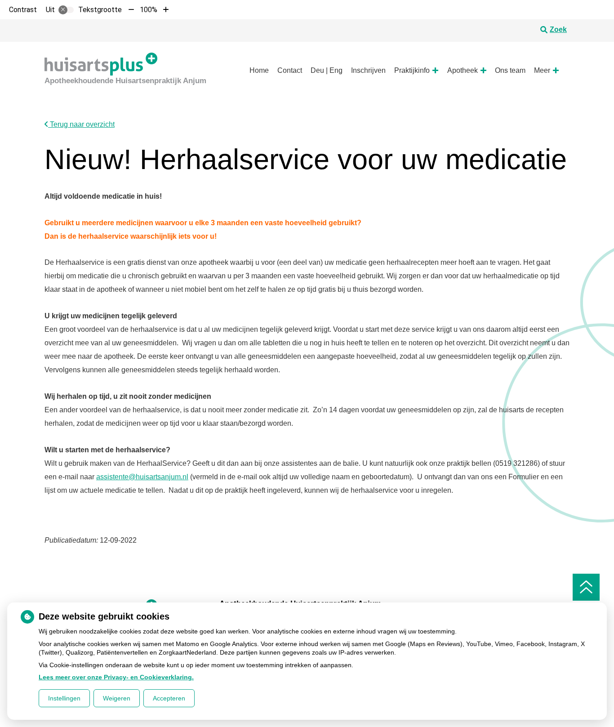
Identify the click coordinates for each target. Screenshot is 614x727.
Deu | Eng (327, 70)
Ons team (510, 70)
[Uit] (66, 10)
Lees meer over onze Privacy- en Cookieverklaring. (116, 677)
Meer (542, 70)
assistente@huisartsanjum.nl (142, 477)
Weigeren (116, 698)
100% (148, 9)
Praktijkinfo (412, 70)
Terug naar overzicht (81, 124)
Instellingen (64, 698)
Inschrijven (368, 70)
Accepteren (169, 698)
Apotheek (462, 70)
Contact (289, 70)
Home (259, 70)
